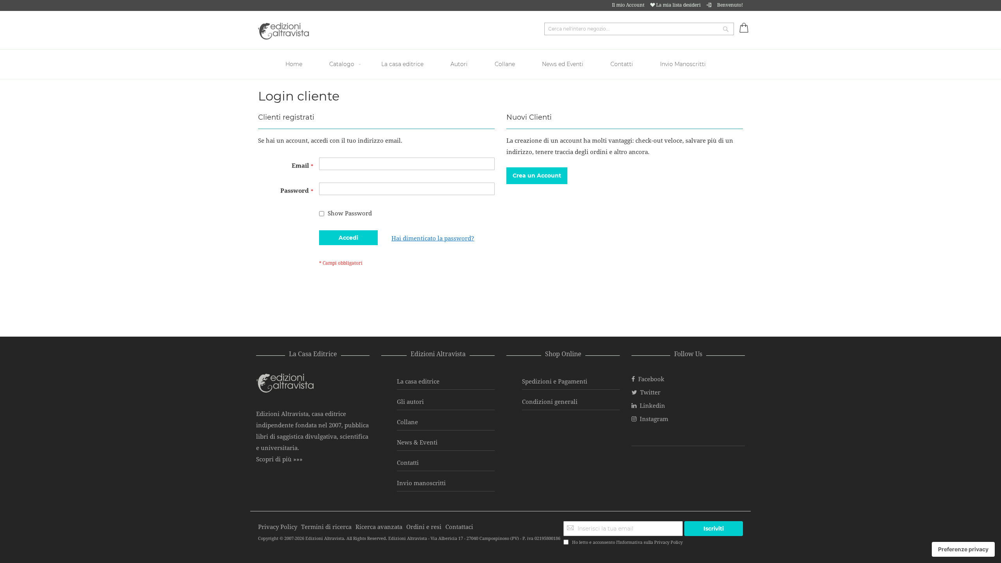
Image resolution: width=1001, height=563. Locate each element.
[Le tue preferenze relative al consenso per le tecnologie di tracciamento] (963, 549)
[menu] (500, 64)
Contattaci (459, 527)
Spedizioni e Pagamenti (554, 381)
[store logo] (283, 31)
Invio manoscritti (421, 483)
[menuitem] (295, 64)
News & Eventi (417, 442)
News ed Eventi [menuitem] (562, 64)
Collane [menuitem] (505, 64)
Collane (407, 422)
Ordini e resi (423, 527)
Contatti (408, 462)
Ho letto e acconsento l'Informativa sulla (627, 542)
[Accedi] (709, 5)
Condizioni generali (550, 401)
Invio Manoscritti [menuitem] (683, 64)
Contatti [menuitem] (621, 64)
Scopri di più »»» (279, 459)
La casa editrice (418, 381)
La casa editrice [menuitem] (402, 64)
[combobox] (639, 29)
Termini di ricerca (326, 527)
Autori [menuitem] (459, 64)
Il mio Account (628, 5)
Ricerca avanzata (378, 527)
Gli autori (410, 401)
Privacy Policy (668, 542)
